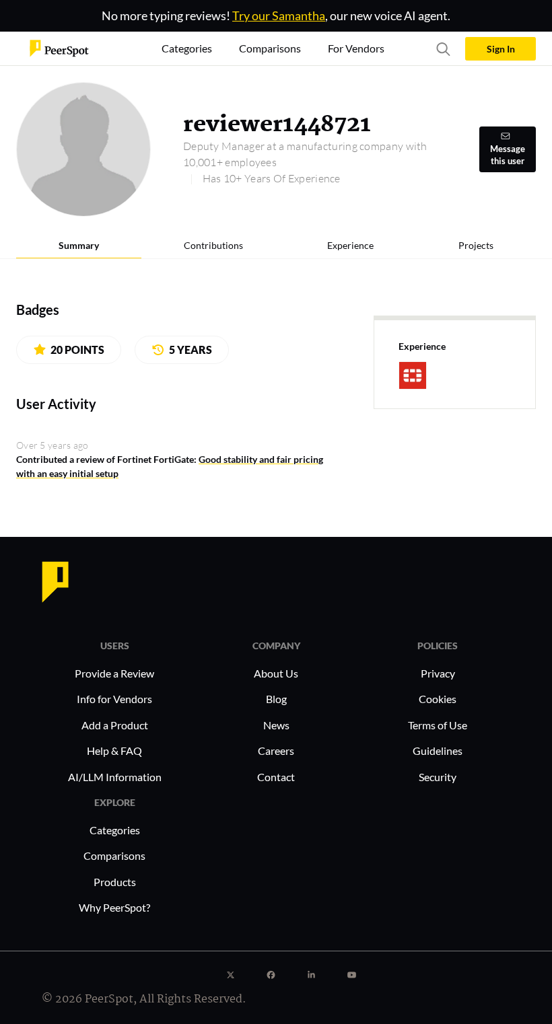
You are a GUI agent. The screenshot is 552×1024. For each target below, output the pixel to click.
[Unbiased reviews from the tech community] (59, 47)
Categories (115, 830)
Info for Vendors (114, 698)
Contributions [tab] (213, 245)
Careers (276, 750)
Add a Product (114, 725)
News (276, 725)
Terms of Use (437, 725)
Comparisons (114, 855)
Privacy (438, 673)
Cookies (437, 698)
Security (437, 776)
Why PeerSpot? (114, 907)
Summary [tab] (79, 245)
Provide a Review (114, 673)
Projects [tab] (475, 245)
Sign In (501, 48)
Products (115, 881)
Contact (276, 776)
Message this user (507, 155)
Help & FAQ (114, 750)
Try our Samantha (278, 15)
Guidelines (437, 750)
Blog (276, 698)
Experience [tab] (350, 245)
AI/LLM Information (115, 776)
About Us (276, 673)
